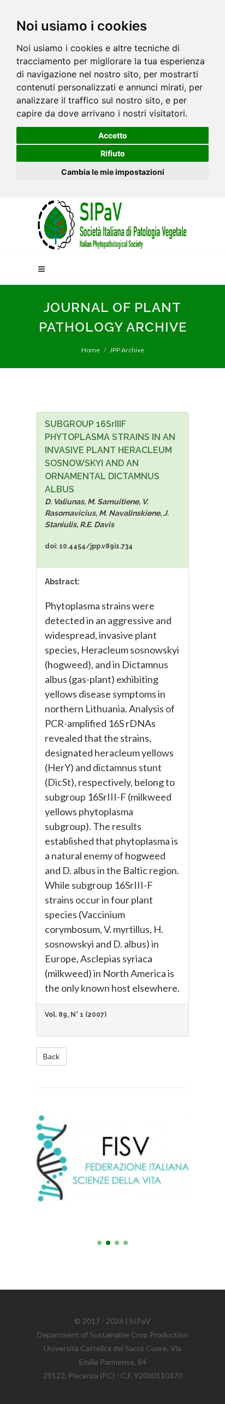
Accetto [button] (112, 135)
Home (90, 350)
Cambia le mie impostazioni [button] (112, 171)
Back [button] (51, 1056)
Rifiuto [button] (112, 153)
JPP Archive (127, 350)
